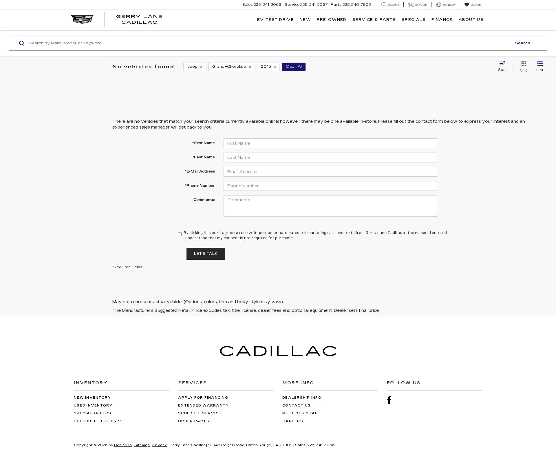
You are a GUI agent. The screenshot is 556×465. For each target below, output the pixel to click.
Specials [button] (414, 19)
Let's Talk (205, 253)
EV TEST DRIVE (275, 19)
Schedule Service (199, 413)
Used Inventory (93, 405)
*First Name (203, 143)
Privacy (159, 445)
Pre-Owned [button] (332, 19)
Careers (292, 421)
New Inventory (92, 398)
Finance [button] (441, 19)
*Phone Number (200, 186)
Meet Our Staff (301, 413)
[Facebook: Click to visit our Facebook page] (392, 400)
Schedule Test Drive (99, 421)
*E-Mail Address (200, 171)
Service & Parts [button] (374, 19)
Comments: (204, 200)
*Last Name (204, 157)
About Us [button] (471, 19)
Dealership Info (301, 398)
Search (522, 43)
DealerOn (123, 445)
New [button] (305, 19)
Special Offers (92, 413)
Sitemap (142, 445)
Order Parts (193, 421)
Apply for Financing (203, 398)
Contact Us (296, 405)
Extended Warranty (203, 405)
